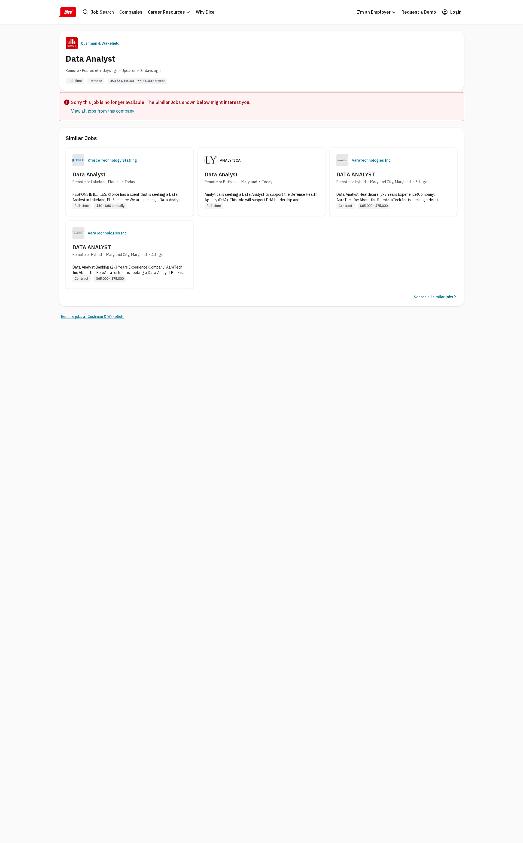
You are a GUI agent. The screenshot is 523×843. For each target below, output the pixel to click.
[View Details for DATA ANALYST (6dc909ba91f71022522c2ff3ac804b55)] (393, 182)
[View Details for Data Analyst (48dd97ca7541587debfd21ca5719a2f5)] (129, 182)
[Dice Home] (67, 12)
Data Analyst (88, 174)
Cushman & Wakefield (100, 43)
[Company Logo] (78, 160)
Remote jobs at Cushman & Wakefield (92, 316)
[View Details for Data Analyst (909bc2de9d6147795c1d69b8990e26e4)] (261, 182)
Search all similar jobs (433, 296)
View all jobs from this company (102, 111)
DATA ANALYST (355, 174)
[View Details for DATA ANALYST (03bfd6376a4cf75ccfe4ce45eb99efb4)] (129, 254)
